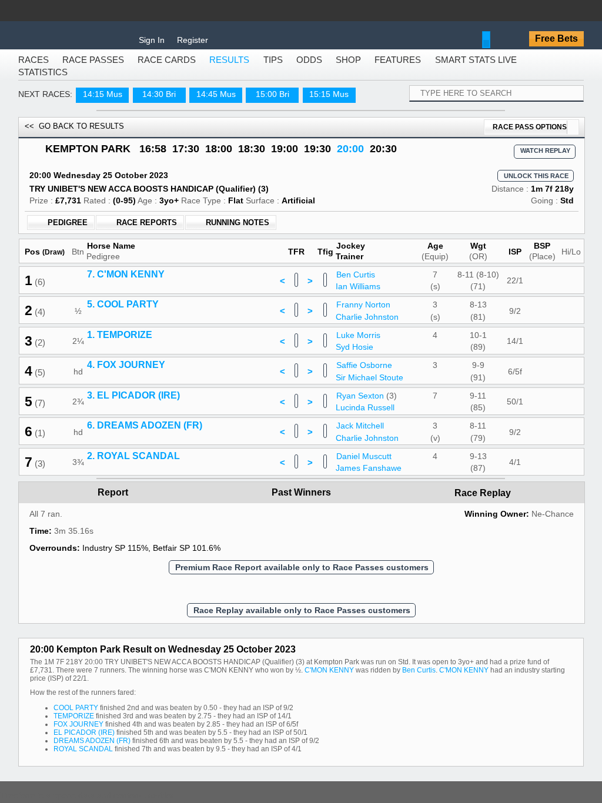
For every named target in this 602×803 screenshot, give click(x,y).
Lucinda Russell (365, 500)
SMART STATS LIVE (476, 68)
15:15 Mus (329, 102)
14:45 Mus (216, 102)
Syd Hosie (354, 439)
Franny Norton (363, 397)
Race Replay (483, 586)
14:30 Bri (159, 102)
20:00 (350, 157)
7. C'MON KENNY (126, 367)
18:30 (251, 157)
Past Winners (301, 585)
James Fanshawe (369, 561)
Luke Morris (358, 427)
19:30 (317, 157)
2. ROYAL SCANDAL (133, 548)
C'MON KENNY (329, 763)
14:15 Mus (102, 102)
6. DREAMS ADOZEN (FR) (144, 518)
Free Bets (556, 39)
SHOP (348, 68)
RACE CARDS (167, 68)
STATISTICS (43, 80)
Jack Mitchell (360, 518)
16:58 (152, 157)
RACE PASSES (93, 68)
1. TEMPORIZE (119, 427)
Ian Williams (358, 379)
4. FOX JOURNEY (126, 458)
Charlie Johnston (367, 409)
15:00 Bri (272, 102)
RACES (33, 68)
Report (113, 585)
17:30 (185, 157)
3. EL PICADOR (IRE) (133, 488)
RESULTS (229, 68)
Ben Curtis (355, 367)
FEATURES (397, 68)
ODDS (309, 68)
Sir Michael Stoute (369, 469)
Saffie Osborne (364, 458)
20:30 (383, 157)
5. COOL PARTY (123, 397)
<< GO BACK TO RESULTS (74, 134)
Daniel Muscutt (364, 548)
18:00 (218, 157)
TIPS (273, 68)
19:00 (284, 157)
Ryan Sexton (360, 488)
